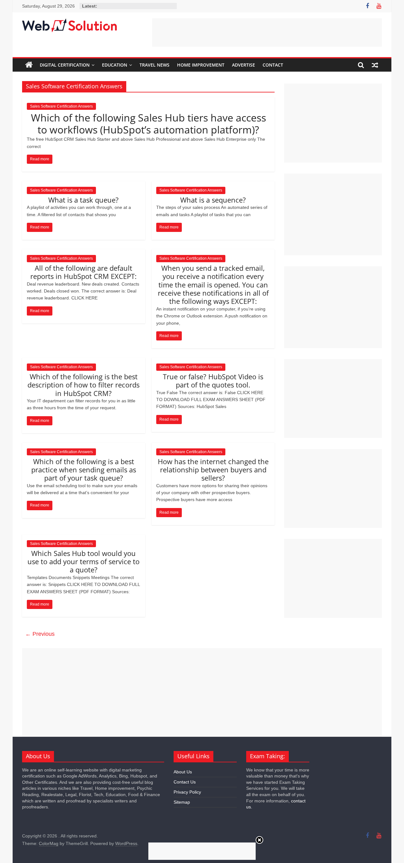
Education (114, 65)
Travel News (154, 65)
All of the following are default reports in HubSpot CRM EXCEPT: (83, 272)
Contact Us (185, 781)
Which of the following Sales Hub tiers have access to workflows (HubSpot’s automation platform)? (148, 123)
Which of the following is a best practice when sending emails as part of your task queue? (83, 470)
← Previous (40, 634)
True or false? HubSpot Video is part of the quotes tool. (213, 380)
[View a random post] (375, 65)
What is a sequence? (213, 199)
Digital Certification (65, 65)
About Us (183, 771)
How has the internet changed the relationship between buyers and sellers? (213, 470)
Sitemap (182, 802)
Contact (273, 65)
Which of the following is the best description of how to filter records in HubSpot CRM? (83, 385)
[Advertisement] (267, 32)
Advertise (243, 65)
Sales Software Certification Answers (61, 106)
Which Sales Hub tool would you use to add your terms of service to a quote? (83, 561)
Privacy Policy (187, 792)
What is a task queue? (83, 199)
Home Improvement (200, 65)
